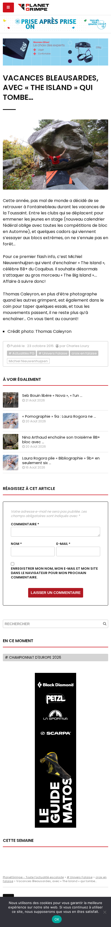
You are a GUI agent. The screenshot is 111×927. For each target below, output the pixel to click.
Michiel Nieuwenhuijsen (28, 361)
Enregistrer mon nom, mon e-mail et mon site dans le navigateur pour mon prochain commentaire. (54, 573)
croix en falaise (84, 353)
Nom (16, 544)
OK (56, 919)
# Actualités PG (21, 353)
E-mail (63, 544)
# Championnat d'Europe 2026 (33, 657)
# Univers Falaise (52, 353)
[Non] (104, 912)
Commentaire (25, 524)
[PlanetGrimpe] (33, 7)
